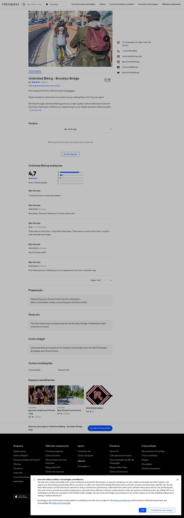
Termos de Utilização (122, 500)
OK (142, 510)
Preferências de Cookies (162, 510)
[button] (177, 480)
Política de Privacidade (61, 503)
